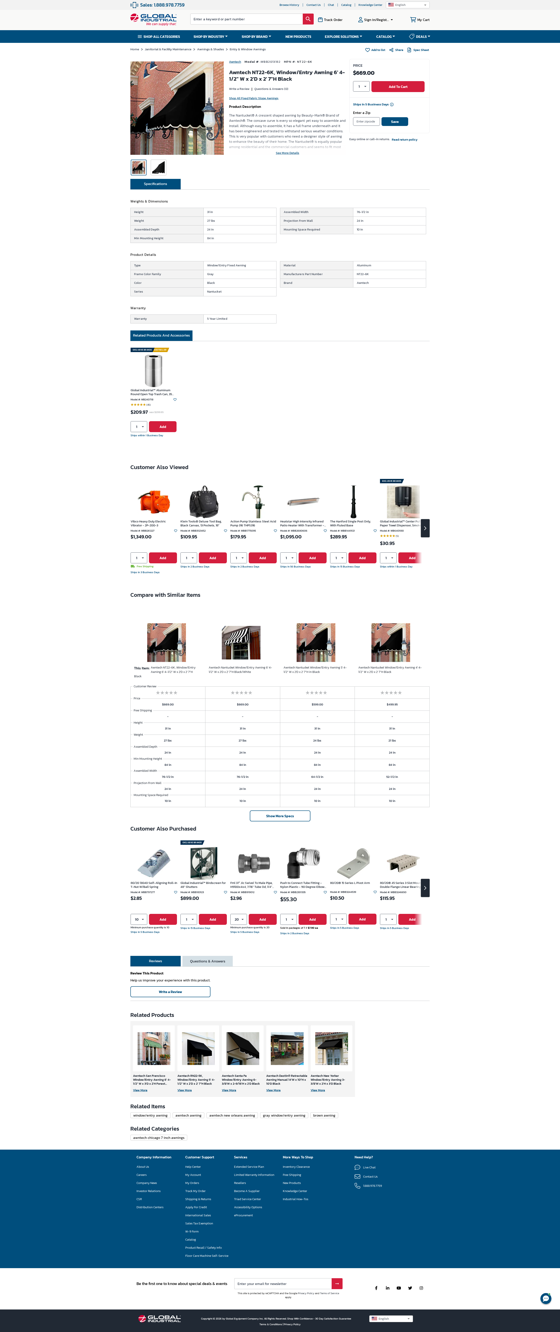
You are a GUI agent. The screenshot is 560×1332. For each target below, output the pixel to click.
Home (134, 49)
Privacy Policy (306, 1293)
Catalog (346, 5)
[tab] (155, 184)
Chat (331, 5)
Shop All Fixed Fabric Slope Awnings (253, 98)
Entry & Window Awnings (248, 49)
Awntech (235, 61)
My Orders (192, 1183)
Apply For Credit (196, 1207)
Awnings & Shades (210, 49)
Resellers (240, 1183)
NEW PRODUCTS (298, 36)
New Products (292, 1183)
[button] (407, 5)
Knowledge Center (370, 5)
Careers (141, 1175)
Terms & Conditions (271, 1324)
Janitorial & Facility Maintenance (168, 49)
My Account (193, 1175)
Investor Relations (148, 1191)
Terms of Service (329, 1293)
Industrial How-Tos (295, 1199)
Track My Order (195, 1191)
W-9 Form (192, 1231)
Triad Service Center (247, 1199)
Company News (146, 1183)
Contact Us (313, 5)
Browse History (289, 5)
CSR (139, 1199)
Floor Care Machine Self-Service (206, 1255)
